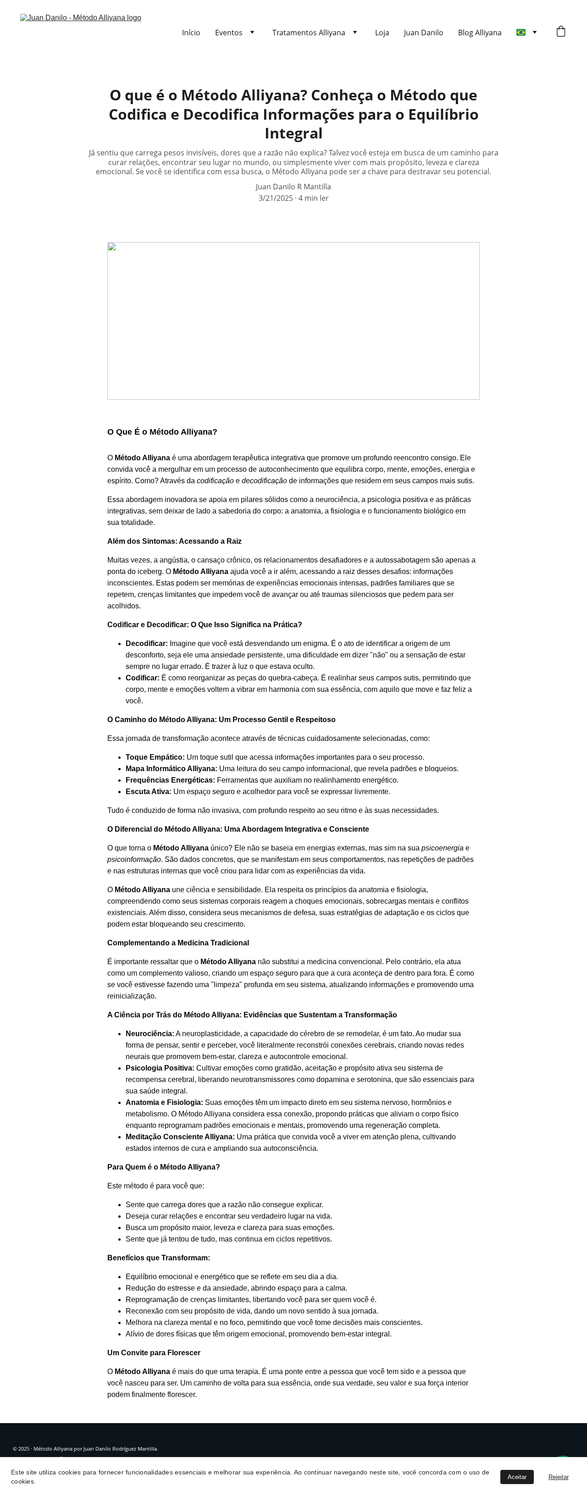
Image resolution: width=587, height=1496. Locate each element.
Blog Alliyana (480, 33)
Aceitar (517, 1477)
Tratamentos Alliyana (308, 33)
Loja (382, 33)
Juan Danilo (423, 33)
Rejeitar (558, 1477)
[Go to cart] (561, 32)
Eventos (229, 33)
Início (191, 33)
